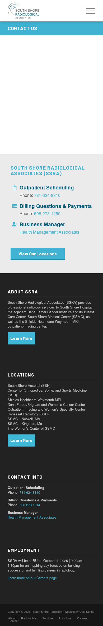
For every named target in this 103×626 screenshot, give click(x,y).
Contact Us (22, 28)
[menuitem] (88, 10)
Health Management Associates (49, 232)
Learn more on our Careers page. (33, 577)
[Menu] (88, 10)
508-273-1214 (30, 504)
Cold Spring (86, 611)
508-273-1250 (47, 213)
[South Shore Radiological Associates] (43, 10)
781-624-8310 (47, 195)
